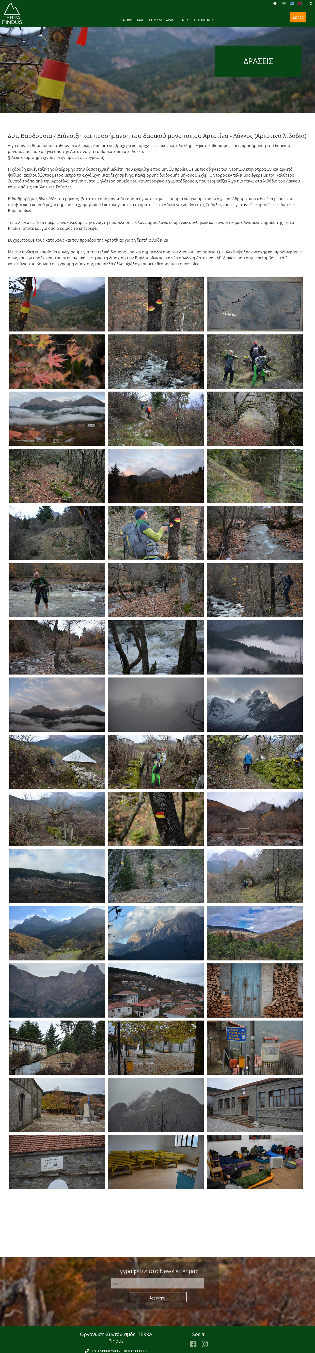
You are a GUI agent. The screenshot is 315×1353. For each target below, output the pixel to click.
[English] (299, 3)
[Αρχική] (275, 3)
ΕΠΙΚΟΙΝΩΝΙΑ (202, 20)
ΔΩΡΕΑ (298, 17)
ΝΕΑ (185, 20)
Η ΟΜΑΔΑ (155, 20)
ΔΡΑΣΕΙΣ (172, 20)
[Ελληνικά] (292, 3)
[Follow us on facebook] (192, 1344)
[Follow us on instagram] (204, 1344)
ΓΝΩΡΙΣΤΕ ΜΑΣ (132, 20)
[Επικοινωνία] (284, 3)
